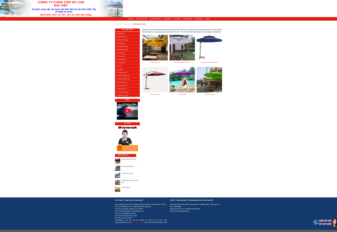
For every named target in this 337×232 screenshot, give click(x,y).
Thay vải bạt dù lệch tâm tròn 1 (182, 62)
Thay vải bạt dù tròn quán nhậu (209, 62)
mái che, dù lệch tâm (138, 222)
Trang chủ (118, 24)
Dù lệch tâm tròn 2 (155, 62)
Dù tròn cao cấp (209, 94)
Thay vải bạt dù (127, 24)
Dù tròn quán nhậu (155, 94)
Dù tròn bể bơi (182, 94)
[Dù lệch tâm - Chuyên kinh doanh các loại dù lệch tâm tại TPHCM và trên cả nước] (61, 8)
